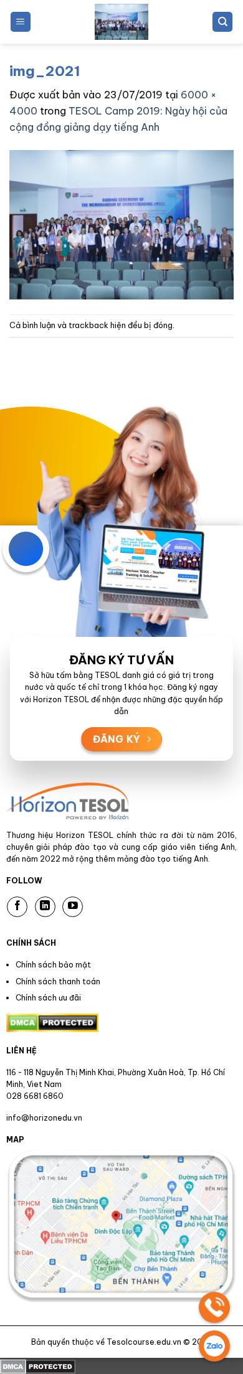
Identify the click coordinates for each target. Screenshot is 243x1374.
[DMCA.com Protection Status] (37, 1365)
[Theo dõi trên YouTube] (72, 906)
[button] (21, 22)
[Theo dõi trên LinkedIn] (45, 906)
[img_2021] (121, 223)
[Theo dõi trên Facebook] (17, 906)
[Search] (222, 22)
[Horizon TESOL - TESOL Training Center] (121, 22)
